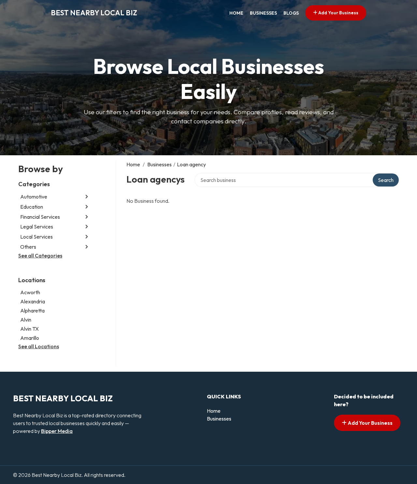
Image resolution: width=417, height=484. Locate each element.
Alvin (25, 319)
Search (386, 180)
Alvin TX (29, 328)
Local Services (36, 236)
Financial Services (40, 217)
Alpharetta (32, 310)
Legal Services (36, 226)
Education (31, 206)
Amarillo (29, 338)
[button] (86, 197)
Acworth (30, 292)
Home (236, 13)
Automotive (33, 196)
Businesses (263, 13)
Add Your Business (337, 13)
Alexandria (32, 301)
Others (28, 246)
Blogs (291, 13)
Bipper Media (57, 431)
